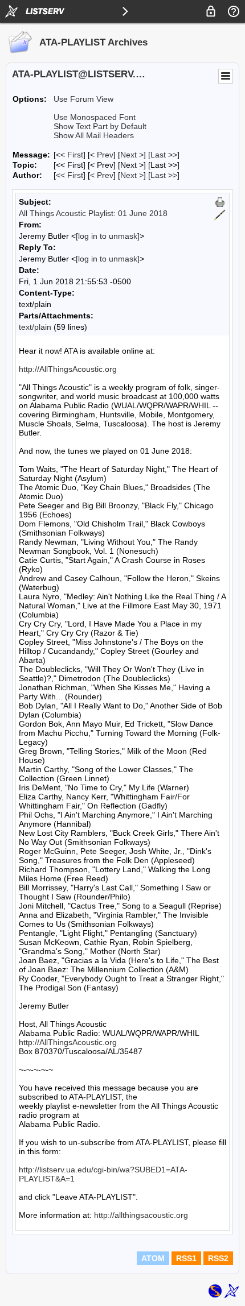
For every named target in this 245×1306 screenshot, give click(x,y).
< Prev (101, 154)
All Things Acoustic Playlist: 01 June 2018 (93, 213)
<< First (69, 154)
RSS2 (218, 1258)
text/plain (35, 326)
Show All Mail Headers (94, 135)
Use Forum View (83, 98)
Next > (132, 154)
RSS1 (186, 1258)
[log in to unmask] (108, 236)
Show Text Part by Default (100, 126)
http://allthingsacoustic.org (141, 1215)
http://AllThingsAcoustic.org (68, 369)
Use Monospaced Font (95, 117)
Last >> (163, 154)
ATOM (153, 1258)
